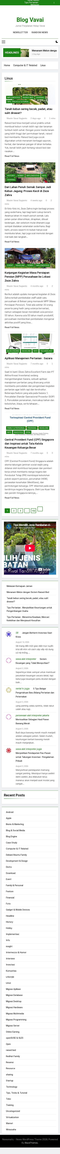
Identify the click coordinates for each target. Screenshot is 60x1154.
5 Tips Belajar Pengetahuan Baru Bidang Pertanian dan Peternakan (35, 692)
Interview (10, 958)
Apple (8, 818)
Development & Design (17, 861)
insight (9, 946)
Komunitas (11, 971)
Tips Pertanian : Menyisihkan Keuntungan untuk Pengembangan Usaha (30, 2)
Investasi (18, 432)
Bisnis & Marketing (15, 824)
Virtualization (12, 1117)
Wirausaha (11, 1129)
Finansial (32, 428)
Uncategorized (13, 1111)
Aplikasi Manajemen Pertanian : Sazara (28, 358)
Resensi (10, 1062)
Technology (46, 351)
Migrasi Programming (16, 1019)
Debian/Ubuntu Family (16, 855)
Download (10, 873)
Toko (8, 1099)
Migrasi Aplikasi (13, 989)
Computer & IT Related (17, 848)
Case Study (11, 842)
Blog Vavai (30, 19)
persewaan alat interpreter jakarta (32, 715)
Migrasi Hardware (14, 1007)
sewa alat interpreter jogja (29, 749)
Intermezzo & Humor (16, 952)
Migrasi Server (13, 1025)
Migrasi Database (14, 995)
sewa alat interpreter (26, 659)
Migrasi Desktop (13, 1001)
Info (44, 176)
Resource (10, 1068)
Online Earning (12, 1032)
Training (10, 1105)
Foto (8, 903)
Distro (9, 867)
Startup (9, 1080)
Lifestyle (10, 977)
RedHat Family (13, 1056)
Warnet (9, 1123)
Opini (28, 432)
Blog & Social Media (15, 830)
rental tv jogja (22, 688)
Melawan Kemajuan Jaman (31, 5)
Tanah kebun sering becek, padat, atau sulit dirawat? (31, 10)
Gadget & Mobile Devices (18, 909)
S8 (17, 632)
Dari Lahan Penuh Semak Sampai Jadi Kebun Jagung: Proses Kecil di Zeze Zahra (28, 191)
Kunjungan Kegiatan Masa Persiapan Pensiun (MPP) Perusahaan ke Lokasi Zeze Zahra (27, 276)
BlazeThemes (31, 1142)
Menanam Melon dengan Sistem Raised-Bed (31, 7)
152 (33, 511)
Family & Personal (16, 428)
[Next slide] (56, 1)
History (11, 176)
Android (9, 812)
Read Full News (12, 156)
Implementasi (13, 98)
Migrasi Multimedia (15, 1013)
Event (10, 265)
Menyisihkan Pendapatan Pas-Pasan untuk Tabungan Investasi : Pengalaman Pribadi (35, 757)
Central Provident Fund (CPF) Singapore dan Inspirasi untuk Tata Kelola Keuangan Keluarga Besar (29, 443)
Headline (20, 265)
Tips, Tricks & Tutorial (18, 102)
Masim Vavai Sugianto (17, 118)
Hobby (21, 176)
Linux (8, 983)
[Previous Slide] (52, 1)
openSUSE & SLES (14, 1038)
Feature (9, 891)
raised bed (28, 98)
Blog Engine (13, 351)
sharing (40, 98)
